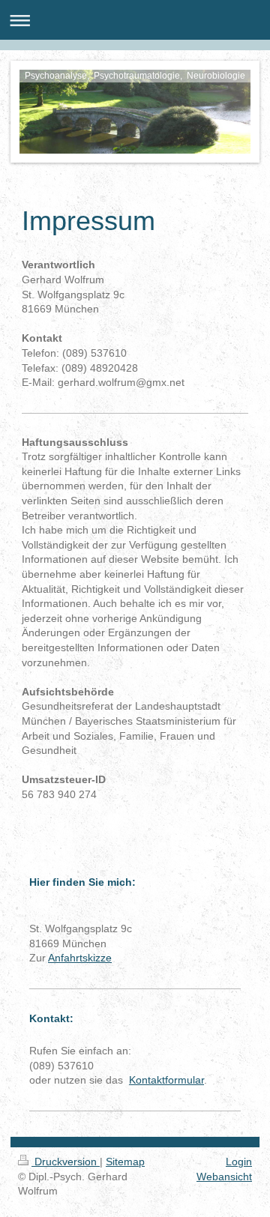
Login (239, 1162)
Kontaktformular (166, 1080)
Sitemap (125, 1162)
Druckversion (66, 1162)
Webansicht (224, 1177)
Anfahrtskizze (80, 958)
